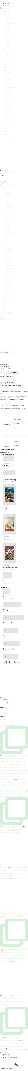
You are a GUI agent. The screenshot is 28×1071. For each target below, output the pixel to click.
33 (14, 432)
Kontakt (5, 67)
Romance (7, 40)
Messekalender (7, 58)
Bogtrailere (6, 64)
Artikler (5, 61)
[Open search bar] (0, 170)
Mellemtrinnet (8, 17)
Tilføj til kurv (13, 372)
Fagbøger (7, 37)
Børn (5, 21)
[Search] (2, 176)
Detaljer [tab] (4, 410)
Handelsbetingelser (7, 72)
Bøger (4, 12)
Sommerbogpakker (6, 11)
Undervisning (8, 47)
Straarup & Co (3, 9)
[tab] (3, 380)
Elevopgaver (6, 55)
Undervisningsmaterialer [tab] (7, 411)
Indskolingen (8, 15)
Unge (5, 32)
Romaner (7, 35)
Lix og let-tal (6, 52)
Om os (4, 66)
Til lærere (5, 49)
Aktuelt (4, 59)
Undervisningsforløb (8, 56)
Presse (5, 69)
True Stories (8, 44)
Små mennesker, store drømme (11, 23)
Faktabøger (8, 26)
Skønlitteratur (8, 43)
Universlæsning (7, 53)
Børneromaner (8, 28)
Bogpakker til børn (9, 31)
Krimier (7, 41)
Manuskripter (6, 70)
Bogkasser (7, 20)
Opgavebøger (8, 29)
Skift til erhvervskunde (7, 138)
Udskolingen (8, 18)
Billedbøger (8, 24)
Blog (5, 63)
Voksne (5, 38)
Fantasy (7, 34)
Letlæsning (6, 14)
